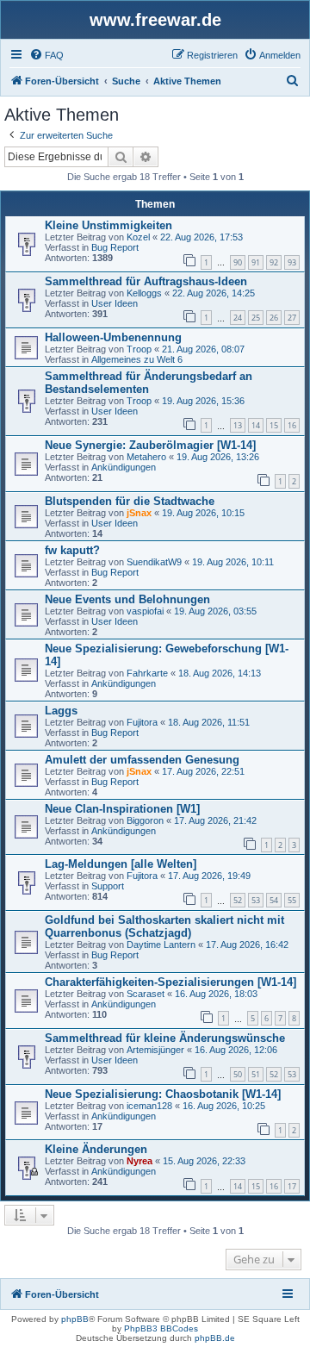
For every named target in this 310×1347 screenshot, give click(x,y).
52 (237, 900)
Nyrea (139, 1161)
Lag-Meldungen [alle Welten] (120, 863)
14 (255, 425)
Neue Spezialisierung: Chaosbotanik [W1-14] (163, 1094)
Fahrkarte (147, 673)
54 (274, 900)
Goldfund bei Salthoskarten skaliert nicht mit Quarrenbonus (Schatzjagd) (164, 926)
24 (237, 317)
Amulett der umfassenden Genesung (142, 759)
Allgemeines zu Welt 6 (137, 359)
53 (255, 900)
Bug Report (115, 247)
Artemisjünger (155, 1050)
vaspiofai (145, 611)
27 (292, 317)
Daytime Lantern (161, 944)
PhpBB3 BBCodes (161, 1328)
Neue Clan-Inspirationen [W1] (122, 808)
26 (274, 317)
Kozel (138, 237)
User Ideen (114, 303)
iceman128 (149, 1106)
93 (292, 262)
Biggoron (145, 820)
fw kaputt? (72, 550)
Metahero (146, 457)
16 (292, 425)
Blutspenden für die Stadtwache (129, 501)
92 (274, 262)
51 (255, 1074)
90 (237, 262)
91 (255, 262)
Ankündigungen (123, 467)
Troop (139, 349)
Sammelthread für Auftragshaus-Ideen (146, 281)
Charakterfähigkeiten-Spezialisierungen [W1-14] (170, 982)
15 (274, 425)
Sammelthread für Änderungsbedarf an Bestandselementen (148, 383)
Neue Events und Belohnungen (127, 599)
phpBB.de (215, 1338)
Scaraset (145, 993)
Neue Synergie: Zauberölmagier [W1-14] (150, 445)
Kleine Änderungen (96, 1149)
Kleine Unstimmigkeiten (108, 225)
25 (255, 317)
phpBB (75, 1319)
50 (237, 1074)
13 (237, 425)
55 (292, 900)
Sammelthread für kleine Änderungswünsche (165, 1038)
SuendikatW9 (154, 562)
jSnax (139, 513)
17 (292, 1186)
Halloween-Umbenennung (113, 337)
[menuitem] (46, 55)
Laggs (61, 710)
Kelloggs (144, 293)
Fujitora (142, 722)
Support (107, 886)
